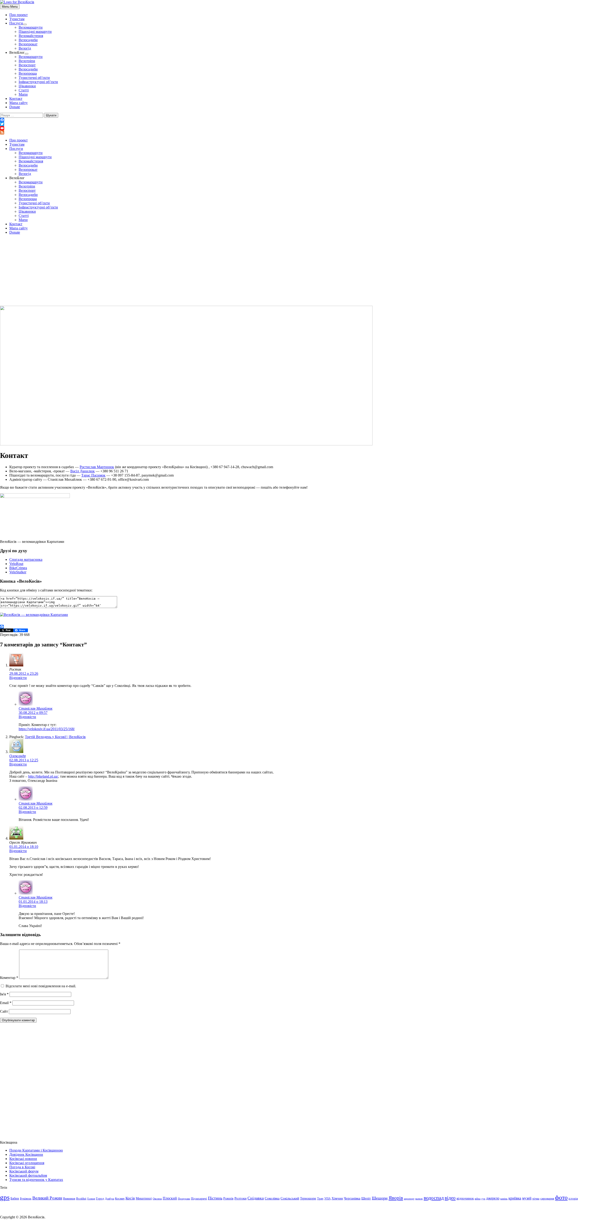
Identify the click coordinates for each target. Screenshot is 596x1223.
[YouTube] (298, 128)
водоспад (434, 1198)
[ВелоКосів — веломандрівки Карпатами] (34, 615)
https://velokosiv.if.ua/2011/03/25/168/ (47, 729)
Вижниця (69, 1198)
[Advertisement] (298, 270)
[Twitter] (298, 124)
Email (5, 1003)
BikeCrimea (18, 568)
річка (535, 1198)
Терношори (308, 1198)
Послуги (16, 23)
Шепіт (366, 1198)
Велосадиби (28, 40)
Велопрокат (28, 44)
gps (5, 1197)
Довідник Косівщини (26, 1154)
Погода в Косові (22, 1167)
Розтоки (240, 1198)
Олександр (17, 756)
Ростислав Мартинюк (97, 467)
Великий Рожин (47, 1198)
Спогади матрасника (25, 559)
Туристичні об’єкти (34, 78)
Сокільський (290, 1198)
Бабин (14, 1198)
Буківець (25, 1198)
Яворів (396, 1198)
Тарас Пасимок (93, 475)
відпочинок (465, 1198)
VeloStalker (17, 572)
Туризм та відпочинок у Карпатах (36, 1180)
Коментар (9, 978)
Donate (14, 107)
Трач (320, 1198)
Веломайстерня (31, 36)
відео (450, 1197)
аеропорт (409, 1198)
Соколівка (272, 1198)
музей (527, 1198)
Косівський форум (23, 1171)
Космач (120, 1198)
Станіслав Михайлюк (35, 708)
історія (573, 1198)
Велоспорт (27, 65)
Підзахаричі (199, 1198)
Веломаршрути (31, 27)
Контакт (15, 99)
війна (478, 1198)
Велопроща (28, 73)
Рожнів (228, 1198)
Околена (157, 1198)
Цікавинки (27, 86)
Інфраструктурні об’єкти (38, 82)
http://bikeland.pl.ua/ (43, 776)
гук (483, 1198)
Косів (130, 1198)
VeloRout (16, 564)
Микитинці (144, 1198)
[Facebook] (298, 120)
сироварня (547, 1198)
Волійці (81, 1198)
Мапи (23, 94)
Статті (24, 90)
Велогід (25, 48)
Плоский (170, 1198)
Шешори (380, 1198)
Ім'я (4, 994)
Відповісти (18, 678)
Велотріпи (27, 61)
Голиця (91, 1198)
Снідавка (255, 1198)
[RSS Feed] (298, 132)
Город (100, 1198)
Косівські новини (23, 1159)
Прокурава (184, 1198)
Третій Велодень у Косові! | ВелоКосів (55, 737)
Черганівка (352, 1198)
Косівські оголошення (26, 1163)
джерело (492, 1198)
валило (419, 1198)
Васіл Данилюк (82, 471)
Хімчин (337, 1198)
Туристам (16, 19)
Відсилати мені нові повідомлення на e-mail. (41, 986)
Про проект (18, 15)
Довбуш (109, 1198)
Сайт (4, 1011)
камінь (504, 1198)
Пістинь (215, 1198)
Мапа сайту (18, 103)
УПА (327, 1198)
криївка (514, 1198)
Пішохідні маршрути (35, 32)
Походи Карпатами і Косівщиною (36, 1150)
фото (561, 1197)
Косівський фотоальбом (28, 1175)
